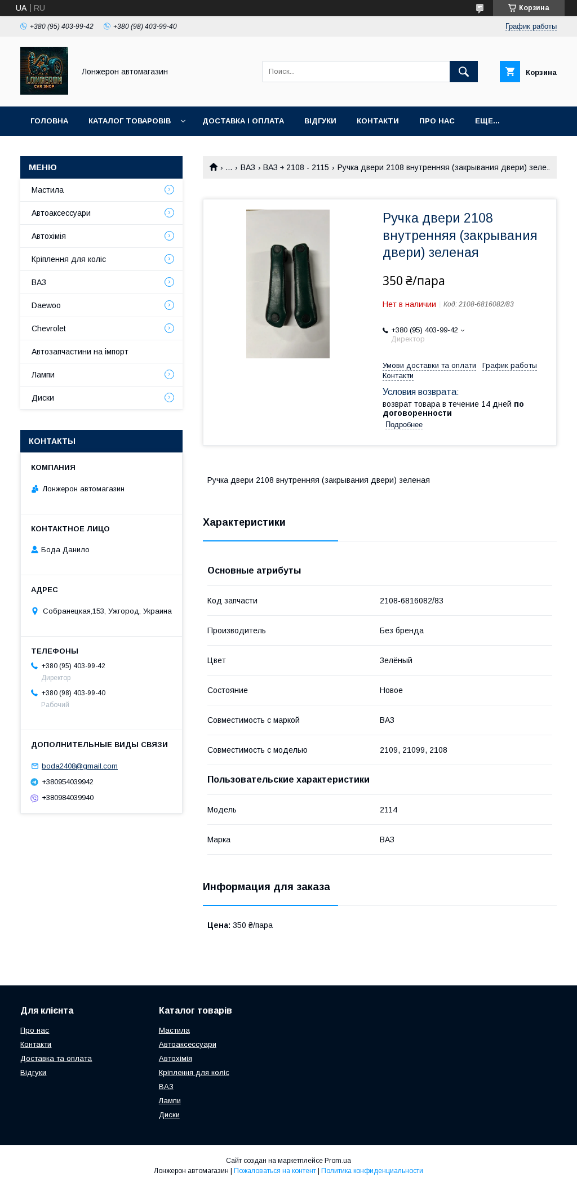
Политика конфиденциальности (372, 1171)
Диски (43, 397)
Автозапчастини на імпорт (80, 351)
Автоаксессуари (61, 212)
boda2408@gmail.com (80, 766)
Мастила (48, 189)
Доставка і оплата (243, 121)
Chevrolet (49, 328)
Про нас (437, 121)
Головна (49, 121)
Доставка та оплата (56, 1058)
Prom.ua (338, 1161)
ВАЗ (248, 167)
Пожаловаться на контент (275, 1171)
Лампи (43, 374)
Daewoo (46, 305)
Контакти (378, 121)
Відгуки (320, 121)
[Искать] (464, 71)
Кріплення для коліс (69, 259)
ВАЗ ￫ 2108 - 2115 (296, 167)
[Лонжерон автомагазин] (44, 91)
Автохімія (49, 236)
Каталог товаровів (129, 121)
